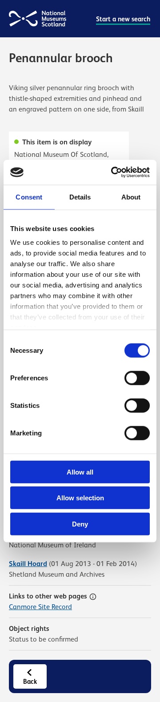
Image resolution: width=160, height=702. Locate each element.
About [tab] (131, 196)
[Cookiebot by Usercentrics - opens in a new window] (113, 172)
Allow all (80, 471)
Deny (80, 523)
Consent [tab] (29, 196)
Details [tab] (80, 196)
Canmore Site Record (40, 607)
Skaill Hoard (28, 563)
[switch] (137, 378)
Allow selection (80, 498)
